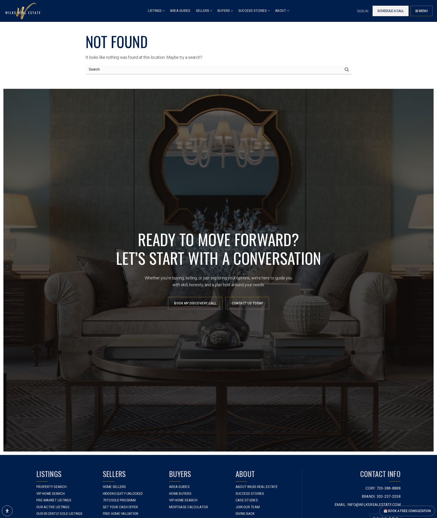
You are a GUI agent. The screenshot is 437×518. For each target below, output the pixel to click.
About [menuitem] (281, 11)
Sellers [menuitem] (203, 11)
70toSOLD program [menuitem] (119, 500)
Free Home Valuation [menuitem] (120, 513)
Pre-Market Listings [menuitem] (53, 500)
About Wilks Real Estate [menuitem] (257, 487)
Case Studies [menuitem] (247, 500)
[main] (218, 42)
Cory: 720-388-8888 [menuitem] (383, 488)
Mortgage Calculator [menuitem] (188, 507)
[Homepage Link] (23, 10)
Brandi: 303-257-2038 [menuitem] (381, 496)
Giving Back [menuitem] (245, 513)
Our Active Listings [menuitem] (52, 507)
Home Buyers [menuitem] (180, 493)
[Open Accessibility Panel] (7, 510)
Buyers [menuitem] (224, 11)
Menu (423, 11)
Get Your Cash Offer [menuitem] (120, 507)
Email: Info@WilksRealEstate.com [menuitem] (368, 505)
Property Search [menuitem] (51, 487)
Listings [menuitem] (155, 11)
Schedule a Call (390, 11)
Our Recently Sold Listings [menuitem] (59, 513)
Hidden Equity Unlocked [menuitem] (123, 493)
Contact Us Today (247, 303)
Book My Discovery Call (195, 303)
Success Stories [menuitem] (253, 11)
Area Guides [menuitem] (180, 11)
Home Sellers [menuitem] (114, 487)
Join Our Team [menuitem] (248, 507)
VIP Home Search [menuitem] (50, 493)
